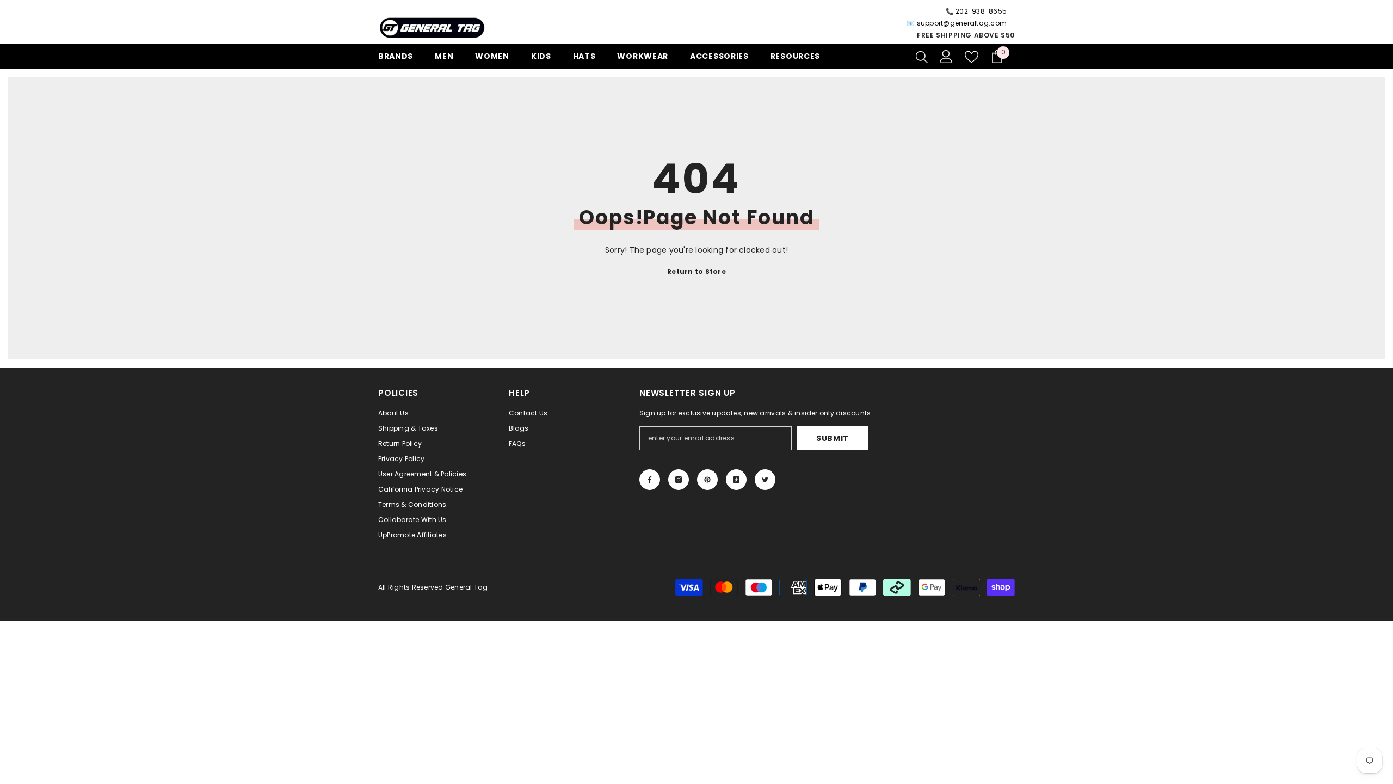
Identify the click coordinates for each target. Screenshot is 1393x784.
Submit (832, 438)
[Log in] (946, 56)
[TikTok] (736, 479)
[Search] (922, 56)
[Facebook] (649, 479)
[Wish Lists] (971, 57)
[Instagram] (678, 479)
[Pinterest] (707, 479)
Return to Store (696, 271)
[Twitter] (765, 479)
